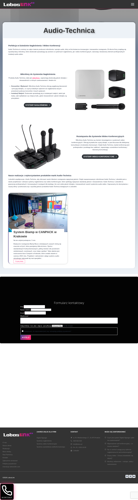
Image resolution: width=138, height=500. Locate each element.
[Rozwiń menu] (132, 4)
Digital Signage (42, 438)
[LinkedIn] (130, 476)
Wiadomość (24, 316)
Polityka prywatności (9, 464)
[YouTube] (133, 476)
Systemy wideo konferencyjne (47, 444)
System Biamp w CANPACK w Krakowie (35, 234)
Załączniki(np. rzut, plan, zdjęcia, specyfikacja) (36, 326)
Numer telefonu (25, 310)
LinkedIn (76, 450)
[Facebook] (127, 476)
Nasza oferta (7, 445)
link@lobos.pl (77, 444)
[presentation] (38, 212)
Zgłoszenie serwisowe (10, 460)
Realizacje (6, 448)
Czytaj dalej (19, 261)
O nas (5, 442)
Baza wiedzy (7, 451)
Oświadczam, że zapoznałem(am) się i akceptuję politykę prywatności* (47, 331)
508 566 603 (77, 441)
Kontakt (5, 457)
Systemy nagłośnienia (44, 441)
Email (22, 313)
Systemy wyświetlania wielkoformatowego (51, 447)
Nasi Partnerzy (8, 454)
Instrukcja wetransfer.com (11, 467)
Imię (22, 307)
